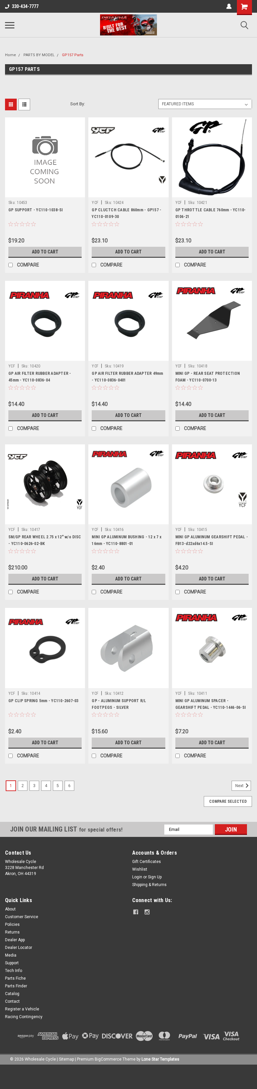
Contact (12, 1001)
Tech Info (13, 970)
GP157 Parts (72, 55)
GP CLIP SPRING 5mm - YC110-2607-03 (43, 700)
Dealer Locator (18, 947)
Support (12, 963)
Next (240, 785)
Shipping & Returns (149, 884)
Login (137, 877)
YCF (95, 202)
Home (10, 55)
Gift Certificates (146, 861)
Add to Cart (45, 251)
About (10, 909)
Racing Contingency (23, 1016)
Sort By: (77, 103)
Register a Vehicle (22, 1009)
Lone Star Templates (160, 1059)
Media (10, 955)
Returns (12, 932)
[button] (128, 1077)
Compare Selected (228, 801)
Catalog (12, 993)
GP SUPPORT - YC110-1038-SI (35, 210)
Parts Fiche (15, 978)
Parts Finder (16, 986)
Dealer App (15, 940)
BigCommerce (108, 1059)
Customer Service (21, 916)
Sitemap (66, 1059)
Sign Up (155, 877)
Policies (12, 924)
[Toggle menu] (9, 25)
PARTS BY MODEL (39, 55)
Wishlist (139, 869)
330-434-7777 (25, 6)
